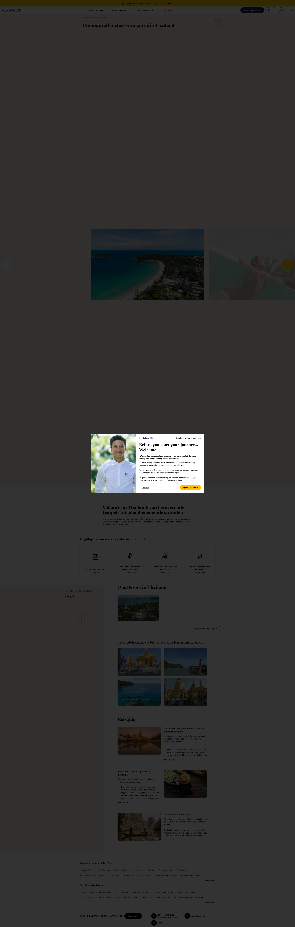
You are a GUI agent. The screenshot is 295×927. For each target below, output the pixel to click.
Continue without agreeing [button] (188, 438)
